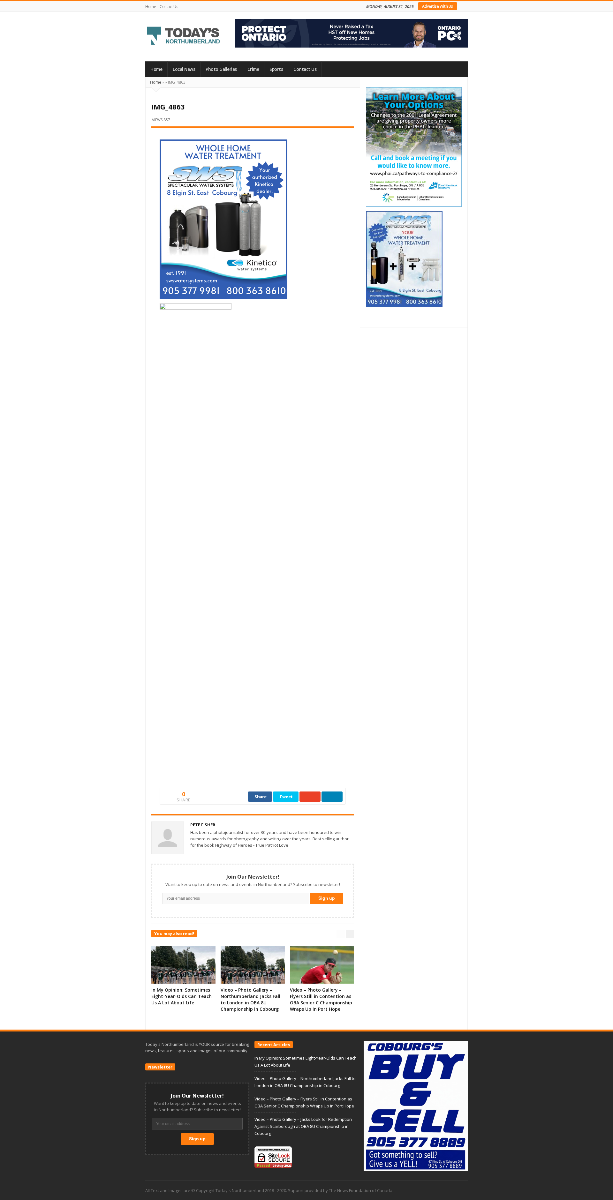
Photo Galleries (221, 69)
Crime (253, 69)
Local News (184, 69)
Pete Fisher (202, 825)
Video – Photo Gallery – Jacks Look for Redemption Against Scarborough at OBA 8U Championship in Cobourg (303, 1126)
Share (260, 796)
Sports (276, 69)
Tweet (286, 796)
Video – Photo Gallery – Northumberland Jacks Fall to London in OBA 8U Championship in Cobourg (250, 999)
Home (150, 6)
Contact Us (169, 6)
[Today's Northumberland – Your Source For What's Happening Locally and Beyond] (183, 36)
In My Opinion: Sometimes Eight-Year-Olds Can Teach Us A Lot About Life (181, 996)
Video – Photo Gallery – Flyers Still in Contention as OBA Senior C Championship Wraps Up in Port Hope (321, 999)
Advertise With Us (437, 6)
